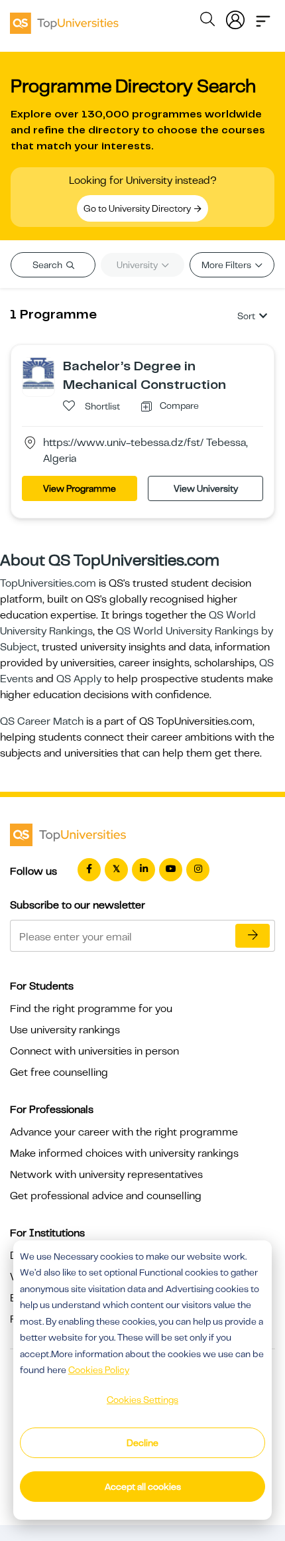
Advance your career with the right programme (124, 1132)
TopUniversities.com (48, 583)
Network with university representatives (106, 1174)
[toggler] (263, 17)
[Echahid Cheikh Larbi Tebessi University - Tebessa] (38, 373)
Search (48, 265)
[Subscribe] (252, 936)
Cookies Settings (142, 1400)
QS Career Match (42, 721)
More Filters (227, 265)
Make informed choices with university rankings (124, 1153)
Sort (246, 316)
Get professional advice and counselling (105, 1196)
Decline (142, 1443)
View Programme (79, 488)
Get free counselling (59, 1072)
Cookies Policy (98, 1370)
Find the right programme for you (91, 1008)
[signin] (235, 17)
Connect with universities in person (94, 1051)
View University (206, 488)
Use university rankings (65, 1030)
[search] (207, 21)
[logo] (64, 18)
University (138, 265)
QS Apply (78, 679)
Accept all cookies (143, 1487)
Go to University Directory (138, 208)
